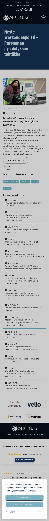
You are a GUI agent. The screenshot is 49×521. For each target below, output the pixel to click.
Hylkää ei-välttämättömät (24, 504)
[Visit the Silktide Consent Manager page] (40, 512)
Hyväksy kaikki (24, 498)
